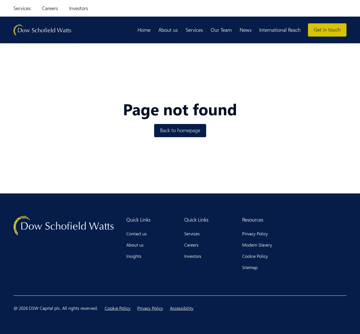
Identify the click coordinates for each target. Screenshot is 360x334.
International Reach (280, 29)
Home (144, 29)
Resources (252, 219)
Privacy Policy (255, 233)
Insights (133, 256)
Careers (50, 8)
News (245, 29)
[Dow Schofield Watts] (42, 30)
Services (22, 8)
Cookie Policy (255, 256)
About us (168, 29)
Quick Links (138, 219)
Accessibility (182, 308)
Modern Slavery (257, 245)
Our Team (221, 29)
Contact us (136, 233)
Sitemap (250, 267)
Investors (78, 8)
